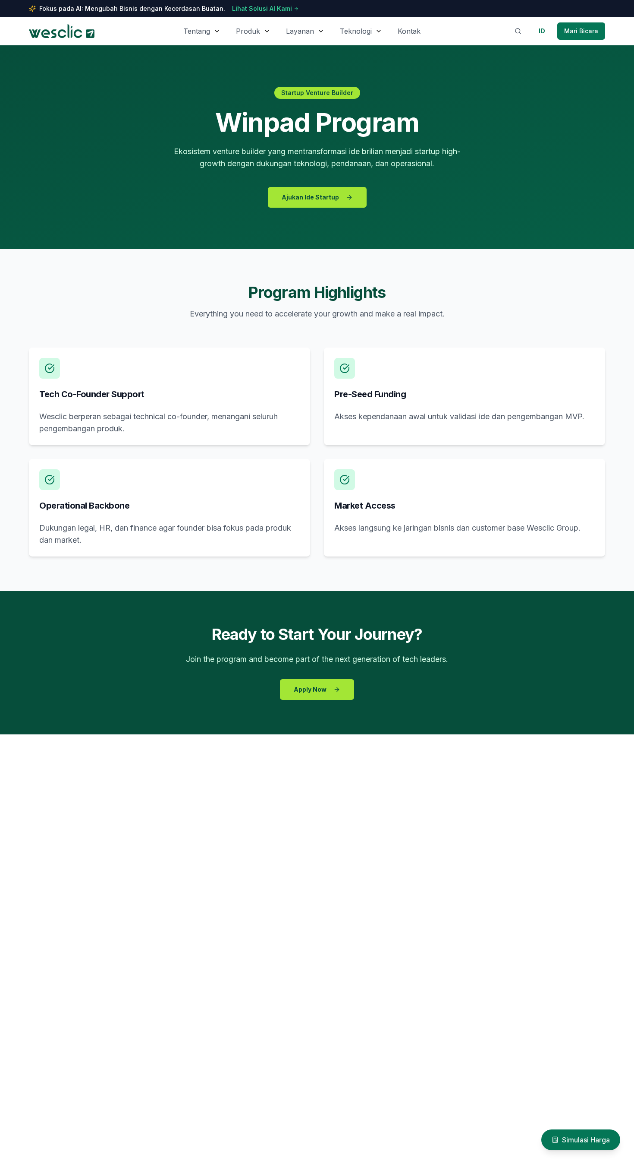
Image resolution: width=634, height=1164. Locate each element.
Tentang (196, 31)
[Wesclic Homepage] (61, 31)
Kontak (409, 31)
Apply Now (310, 689)
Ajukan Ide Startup (310, 197)
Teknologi (356, 31)
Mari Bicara (581, 31)
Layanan (300, 31)
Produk (248, 31)
